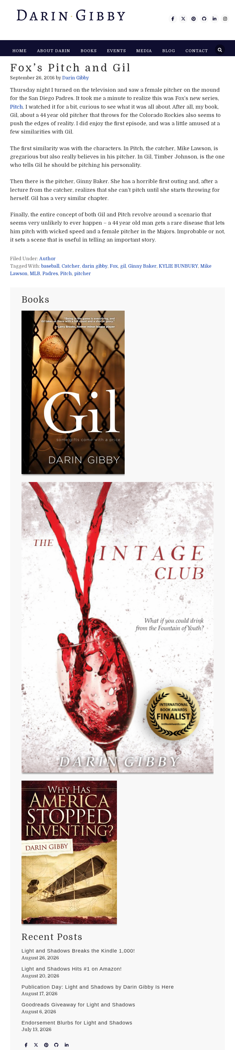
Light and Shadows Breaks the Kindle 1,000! (78, 951)
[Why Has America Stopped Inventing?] (69, 853)
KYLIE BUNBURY (178, 266)
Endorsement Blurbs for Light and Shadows (76, 1023)
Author (47, 258)
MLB (35, 273)
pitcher (82, 273)
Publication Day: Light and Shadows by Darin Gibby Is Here (97, 987)
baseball (50, 266)
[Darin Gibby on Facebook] (173, 18)
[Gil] (73, 393)
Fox (114, 266)
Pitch (16, 107)
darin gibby (94, 266)
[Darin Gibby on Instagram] (225, 18)
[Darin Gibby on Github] (204, 18)
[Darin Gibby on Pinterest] (193, 18)
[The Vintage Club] (117, 628)
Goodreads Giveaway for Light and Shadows (78, 1005)
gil (123, 266)
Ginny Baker (142, 266)
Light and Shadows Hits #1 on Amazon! (71, 969)
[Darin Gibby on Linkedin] (214, 18)
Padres (50, 273)
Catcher (71, 266)
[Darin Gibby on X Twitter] (183, 18)
